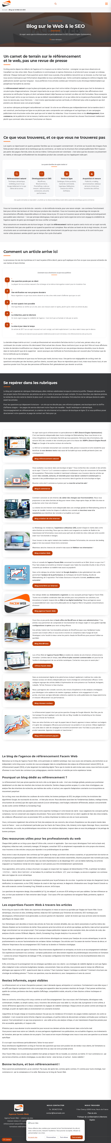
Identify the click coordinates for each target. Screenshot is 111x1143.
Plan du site (92, 1113)
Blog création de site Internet (47, 519)
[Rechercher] (55, 4)
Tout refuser (64, 1137)
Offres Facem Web (43, 666)
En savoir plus (32, 1137)
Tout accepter (76, 1137)
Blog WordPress (41, 644)
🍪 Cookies (7, 1139)
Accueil (4, 10)
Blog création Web (42, 553)
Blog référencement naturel (47, 459)
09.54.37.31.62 (57, 1109)
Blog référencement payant (46, 736)
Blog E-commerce (42, 489)
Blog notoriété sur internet (46, 586)
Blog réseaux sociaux (44, 703)
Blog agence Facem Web (45, 611)
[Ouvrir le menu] (106, 3)
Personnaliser (51, 1137)
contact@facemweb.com (55, 1113)
